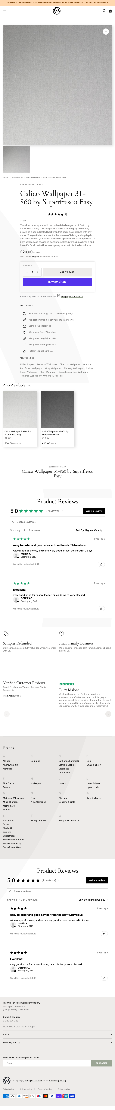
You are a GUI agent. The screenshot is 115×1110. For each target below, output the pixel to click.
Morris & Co (9, 805)
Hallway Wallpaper (74, 368)
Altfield (6, 761)
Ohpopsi (63, 798)
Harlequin (36, 783)
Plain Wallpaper (48, 372)
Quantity (27, 265)
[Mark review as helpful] (101, 564)
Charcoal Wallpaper (70, 364)
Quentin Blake (94, 798)
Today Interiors (38, 820)
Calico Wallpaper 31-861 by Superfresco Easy (17, 433)
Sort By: (80, 530)
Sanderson (8, 820)
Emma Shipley (94, 765)
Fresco (6, 787)
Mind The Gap (10, 802)
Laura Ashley (93, 783)
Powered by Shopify (57, 1080)
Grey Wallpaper (53, 368)
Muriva (6, 809)
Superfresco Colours (13, 839)
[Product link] (20, 419)
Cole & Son (64, 772)
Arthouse (7, 768)
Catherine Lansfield (69, 761)
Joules (62, 783)
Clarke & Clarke (66, 765)
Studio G (7, 828)
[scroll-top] (108, 1103)
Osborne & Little (67, 802)
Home (5, 177)
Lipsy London (93, 787)
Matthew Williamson (13, 798)
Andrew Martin (10, 765)
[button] (4, 10)
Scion (6, 824)
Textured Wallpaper (30, 375)
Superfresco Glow (12, 847)
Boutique (35, 761)
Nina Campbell (38, 802)
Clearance (64, 768)
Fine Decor (8, 783)
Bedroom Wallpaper (47, 364)
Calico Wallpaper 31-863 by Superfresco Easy (55, 433)
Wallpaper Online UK (69, 820)
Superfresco (9, 836)
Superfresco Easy (12, 843)
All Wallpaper (17, 177)
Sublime (7, 832)
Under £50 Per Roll (53, 375)
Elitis (89, 761)
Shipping (35, 256)
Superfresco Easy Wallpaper (74, 372)
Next (33, 798)
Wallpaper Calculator (72, 296)
